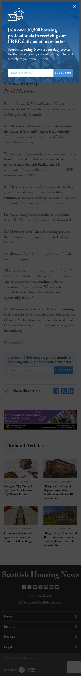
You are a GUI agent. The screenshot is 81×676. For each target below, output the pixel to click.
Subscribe (63, 72)
